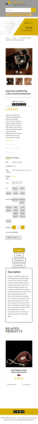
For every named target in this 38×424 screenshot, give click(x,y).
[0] (7, 4)
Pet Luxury (28, 170)
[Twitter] (17, 411)
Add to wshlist (20, 101)
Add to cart (12, 384)
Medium (8, 193)
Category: (9, 166)
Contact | (16, 420)
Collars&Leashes (16, 170)
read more (9, 140)
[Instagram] (20, 411)
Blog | (11, 420)
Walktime (8, 172)
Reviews (19, 255)
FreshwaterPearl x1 (22, 201)
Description (19, 250)
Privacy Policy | (32, 418)
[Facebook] (14, 411)
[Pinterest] (23, 411)
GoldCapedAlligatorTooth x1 (22, 212)
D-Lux (14, 38)
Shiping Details (19, 260)
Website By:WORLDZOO (26, 420)
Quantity (8, 227)
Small (22, 188)
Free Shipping (11, 144)
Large (15, 193)
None (8, 221)
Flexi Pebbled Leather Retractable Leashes (19, 371)
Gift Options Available (13, 148)
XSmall (15, 188)
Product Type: (8, 177)
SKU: (7, 162)
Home (7, 38)
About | (6, 420)
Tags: (7, 170)
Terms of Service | (22, 418)
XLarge (22, 193)
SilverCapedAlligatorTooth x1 (15, 212)
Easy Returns (11, 152)
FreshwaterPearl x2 (9, 209)
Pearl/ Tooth (15, 199)
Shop (7, 23)
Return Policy (19, 265)
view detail (27, 384)
